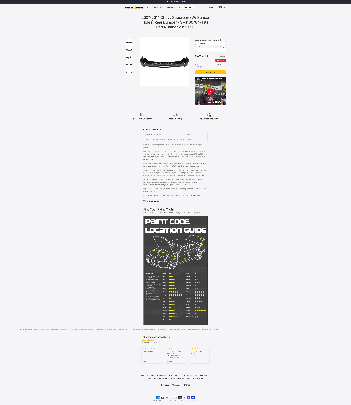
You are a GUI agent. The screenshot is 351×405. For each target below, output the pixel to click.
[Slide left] (129, 36)
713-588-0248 (186, 7)
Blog (142, 375)
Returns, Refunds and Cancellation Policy (172, 378)
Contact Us (184, 375)
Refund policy (185, 400)
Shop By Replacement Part (195, 378)
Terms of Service (152, 378)
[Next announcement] (225, 1)
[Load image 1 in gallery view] (129, 42)
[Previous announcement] (126, 1)
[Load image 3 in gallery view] (129, 57)
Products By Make (174, 375)
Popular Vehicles (161, 375)
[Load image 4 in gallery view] (129, 65)
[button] (175, 129)
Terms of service (195, 400)
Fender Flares (150, 375)
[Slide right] (129, 76)
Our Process (194, 375)
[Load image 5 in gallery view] (129, 72)
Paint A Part (159, 400)
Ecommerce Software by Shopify (171, 400)
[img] (176, 339)
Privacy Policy (204, 375)
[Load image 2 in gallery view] (129, 50)
